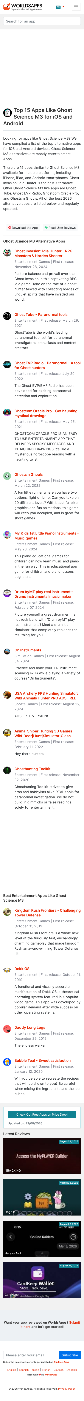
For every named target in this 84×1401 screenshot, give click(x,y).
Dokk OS (22, 969)
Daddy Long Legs (29, 1027)
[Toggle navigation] (76, 7)
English (11, 1369)
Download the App (24, 227)
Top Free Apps (61, 1362)
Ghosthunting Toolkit (32, 769)
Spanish (24, 1369)
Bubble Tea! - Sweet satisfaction (42, 1060)
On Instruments (27, 650)
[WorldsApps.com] (24, 6)
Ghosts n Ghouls (28, 474)
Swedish (72, 1369)
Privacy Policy (67, 1388)
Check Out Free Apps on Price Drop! (42, 1114)
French (46, 1369)
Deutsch (58, 1369)
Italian (35, 1369)
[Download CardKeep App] (42, 1283)
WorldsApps (51, 1374)
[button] (60, 7)
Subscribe (70, 1355)
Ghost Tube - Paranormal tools (40, 314)
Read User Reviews (62, 227)
